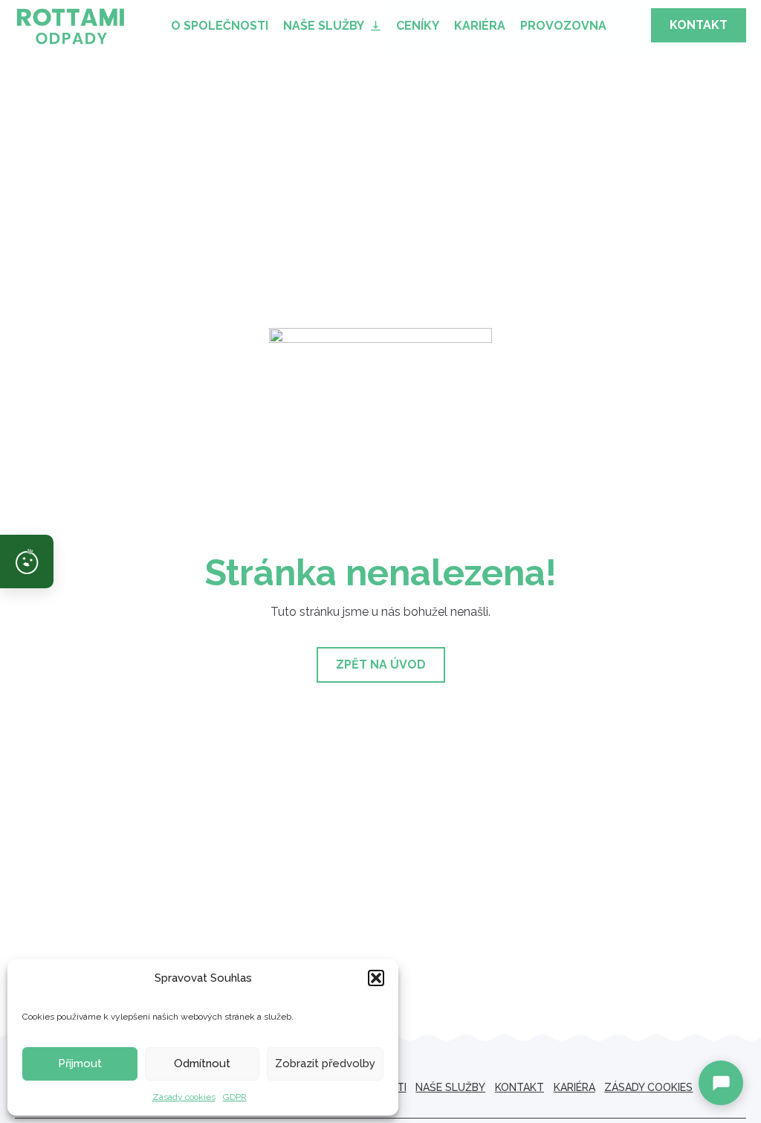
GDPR (235, 1097)
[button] (376, 978)
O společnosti (219, 26)
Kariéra (479, 26)
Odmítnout (202, 1063)
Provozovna (563, 26)
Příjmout (80, 1063)
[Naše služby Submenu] (376, 25)
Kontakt (519, 1087)
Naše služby (323, 26)
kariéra (574, 1087)
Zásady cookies (184, 1097)
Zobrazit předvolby (325, 1063)
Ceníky (417, 26)
